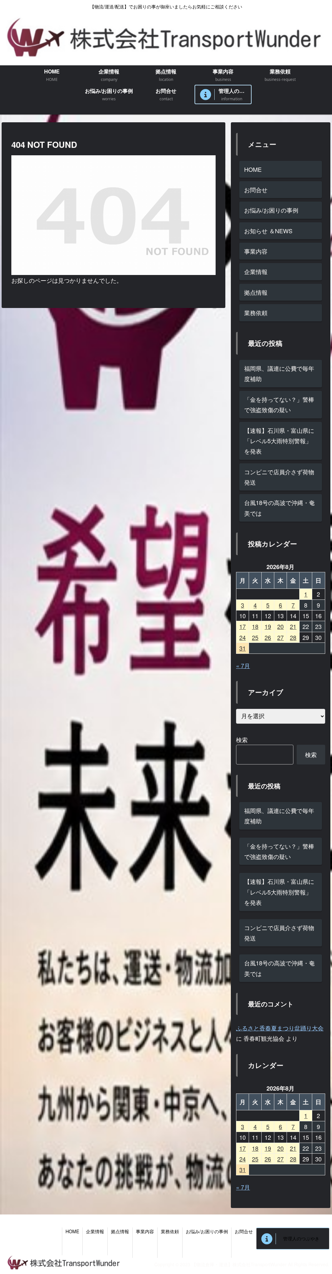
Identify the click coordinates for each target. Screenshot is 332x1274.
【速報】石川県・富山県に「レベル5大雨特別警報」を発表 (279, 441)
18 (255, 626)
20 (280, 626)
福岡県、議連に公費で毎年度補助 (279, 373)
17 (242, 626)
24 (242, 637)
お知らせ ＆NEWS (268, 230)
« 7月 (243, 665)
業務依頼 (255, 312)
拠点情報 (255, 292)
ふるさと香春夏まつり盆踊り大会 (280, 1028)
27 (280, 637)
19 (268, 626)
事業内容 (255, 251)
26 (268, 637)
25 (255, 637)
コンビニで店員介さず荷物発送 (279, 476)
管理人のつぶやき (301, 1238)
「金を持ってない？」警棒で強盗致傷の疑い (279, 404)
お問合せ (255, 189)
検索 (242, 739)
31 (242, 648)
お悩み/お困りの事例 (271, 210)
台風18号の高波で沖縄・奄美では (279, 507)
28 (293, 637)
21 (293, 626)
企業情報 (255, 271)
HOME (253, 169)
